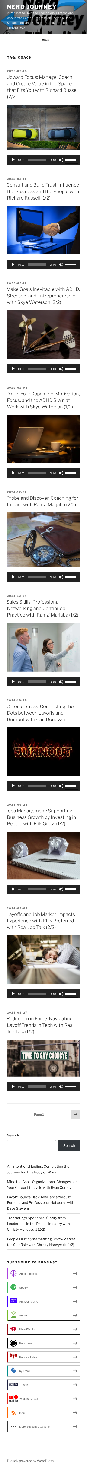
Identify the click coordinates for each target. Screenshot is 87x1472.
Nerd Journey (32, 6)
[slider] (71, 159)
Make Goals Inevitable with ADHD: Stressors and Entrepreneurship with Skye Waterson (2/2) (43, 295)
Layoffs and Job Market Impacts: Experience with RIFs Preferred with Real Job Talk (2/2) (41, 921)
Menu (46, 40)
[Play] (13, 160)
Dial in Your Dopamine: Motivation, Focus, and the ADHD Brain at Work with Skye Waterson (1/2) (43, 400)
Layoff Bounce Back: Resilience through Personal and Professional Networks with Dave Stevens (40, 1203)
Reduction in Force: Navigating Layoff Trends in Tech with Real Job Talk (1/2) (40, 1025)
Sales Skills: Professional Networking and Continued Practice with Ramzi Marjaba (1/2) (42, 608)
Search (13, 1135)
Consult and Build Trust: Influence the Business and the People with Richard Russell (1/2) (42, 191)
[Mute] (61, 160)
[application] (43, 160)
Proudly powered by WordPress (30, 1461)
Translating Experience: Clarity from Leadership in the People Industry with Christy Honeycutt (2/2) (38, 1224)
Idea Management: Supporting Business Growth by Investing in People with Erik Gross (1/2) (41, 817)
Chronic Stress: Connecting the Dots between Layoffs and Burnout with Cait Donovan (40, 713)
